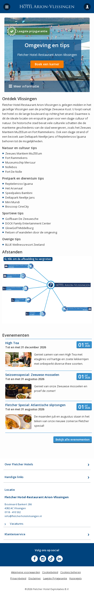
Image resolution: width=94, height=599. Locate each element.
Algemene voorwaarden (25, 572)
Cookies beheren (70, 572)
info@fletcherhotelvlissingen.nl (23, 516)
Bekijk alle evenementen (73, 439)
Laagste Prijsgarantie (55, 578)
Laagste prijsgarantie (32, 31)
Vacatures (16, 524)
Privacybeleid (18, 578)
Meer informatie (26, 86)
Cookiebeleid (50, 572)
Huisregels (75, 578)
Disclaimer (34, 578)
